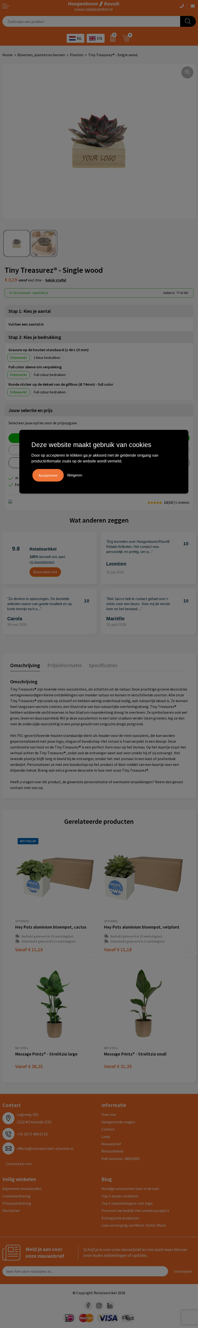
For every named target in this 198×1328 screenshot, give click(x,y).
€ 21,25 (118, 1066)
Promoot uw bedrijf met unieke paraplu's (135, 1210)
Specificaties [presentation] (103, 665)
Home (7, 54)
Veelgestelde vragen (118, 1121)
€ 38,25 (29, 1066)
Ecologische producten (120, 1218)
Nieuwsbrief (111, 1143)
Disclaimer (11, 1210)
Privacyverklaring (16, 1203)
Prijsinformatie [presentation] (64, 665)
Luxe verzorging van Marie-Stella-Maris (133, 1225)
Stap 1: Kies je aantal (29, 311)
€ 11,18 (29, 949)
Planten (76, 54)
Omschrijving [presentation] (25, 665)
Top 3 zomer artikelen (119, 1196)
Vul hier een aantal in (26, 324)
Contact (108, 1129)
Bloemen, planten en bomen (41, 54)
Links (105, 1136)
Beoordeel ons (45, 571)
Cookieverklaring (16, 1196)
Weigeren (74, 475)
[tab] (25, 666)
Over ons (108, 1114)
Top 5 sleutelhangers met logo (127, 1203)
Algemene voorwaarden (22, 1188)
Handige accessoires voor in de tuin (130, 1188)
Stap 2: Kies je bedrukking (34, 337)
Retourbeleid (112, 1151)
